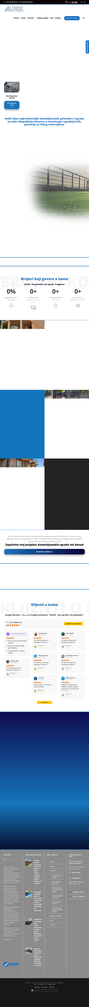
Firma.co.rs (51, 984)
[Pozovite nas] (6, 964)
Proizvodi (30, 18)
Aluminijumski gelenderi (56, 882)
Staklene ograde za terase (57, 896)
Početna (16, 18)
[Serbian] (76, 2)
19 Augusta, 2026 (36, 887)
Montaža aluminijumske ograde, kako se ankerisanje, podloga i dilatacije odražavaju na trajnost (38, 957)
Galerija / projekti (42, 18)
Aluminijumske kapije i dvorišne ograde (57, 910)
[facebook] (81, 2)
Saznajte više (7, 939)
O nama (23, 18)
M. (45, 984)
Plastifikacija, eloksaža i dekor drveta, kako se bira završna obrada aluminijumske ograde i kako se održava (38, 930)
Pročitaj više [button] (65, 691)
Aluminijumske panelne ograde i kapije (57, 889)
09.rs (42, 984)
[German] (73, 2)
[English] (68, 2)
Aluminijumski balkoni (56, 903)
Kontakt (58, 18)
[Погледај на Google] (35, 634)
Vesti (51, 18)
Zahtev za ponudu (72, 18)
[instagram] (84, 2)
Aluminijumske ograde (57, 876)
